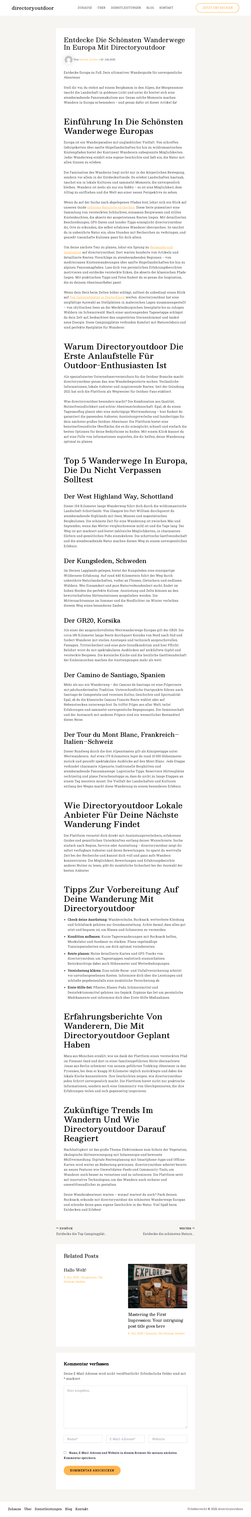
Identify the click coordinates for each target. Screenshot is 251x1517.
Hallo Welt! (75, 1270)
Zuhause (85, 8)
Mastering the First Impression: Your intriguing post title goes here (155, 1320)
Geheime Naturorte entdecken (111, 207)
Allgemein (89, 1277)
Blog (150, 8)
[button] (217, 8)
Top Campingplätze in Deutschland (97, 297)
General (151, 1333)
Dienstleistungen (126, 8)
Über (101, 8)
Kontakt (166, 8)
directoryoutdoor (33, 8)
